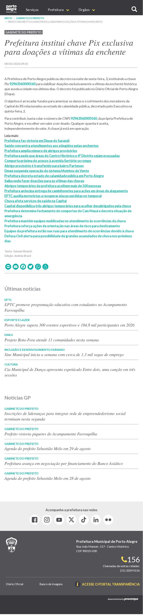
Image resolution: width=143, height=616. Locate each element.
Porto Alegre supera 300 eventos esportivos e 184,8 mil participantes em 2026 (69, 325)
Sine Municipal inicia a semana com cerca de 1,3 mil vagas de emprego (64, 354)
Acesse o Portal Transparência (111, 584)
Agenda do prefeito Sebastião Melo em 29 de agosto (47, 448)
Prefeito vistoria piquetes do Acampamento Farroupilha (50, 433)
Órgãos (84, 10)
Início (8, 18)
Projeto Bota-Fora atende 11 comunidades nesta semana (51, 339)
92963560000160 (22, 84)
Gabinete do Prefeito (30, 18)
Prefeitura (56, 10)
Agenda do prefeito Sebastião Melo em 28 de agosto (47, 478)
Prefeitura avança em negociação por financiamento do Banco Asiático (63, 463)
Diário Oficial (14, 584)
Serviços (32, 10)
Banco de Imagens (51, 584)
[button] (134, 9)
